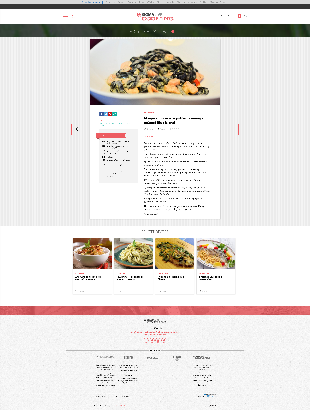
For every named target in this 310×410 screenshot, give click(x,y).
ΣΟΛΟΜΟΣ (125, 123)
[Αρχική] (155, 20)
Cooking (203, 2)
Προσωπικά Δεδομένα (101, 396)
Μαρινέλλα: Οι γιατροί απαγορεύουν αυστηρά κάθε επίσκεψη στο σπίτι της (202, 375)
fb (101, 113)
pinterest (163, 340)
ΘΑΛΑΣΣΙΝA (149, 112)
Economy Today (146, 2)
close (172, 31)
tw (106, 113)
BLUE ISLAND (104, 123)
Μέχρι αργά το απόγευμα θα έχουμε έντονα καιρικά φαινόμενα (129, 373)
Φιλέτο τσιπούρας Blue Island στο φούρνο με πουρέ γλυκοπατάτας (233, 129)
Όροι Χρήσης (115, 396)
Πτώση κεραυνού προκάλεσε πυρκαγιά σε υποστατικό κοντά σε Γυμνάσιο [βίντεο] (128, 381)
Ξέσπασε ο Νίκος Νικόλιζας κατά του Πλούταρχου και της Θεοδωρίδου (202, 383)
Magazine (192, 2)
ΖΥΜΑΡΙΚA (79, 273)
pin (110, 113)
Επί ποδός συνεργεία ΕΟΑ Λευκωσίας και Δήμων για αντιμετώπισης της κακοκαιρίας (105, 383)
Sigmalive (110, 2)
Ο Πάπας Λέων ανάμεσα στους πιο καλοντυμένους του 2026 (128, 366)
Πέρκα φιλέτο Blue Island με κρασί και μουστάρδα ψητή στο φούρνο (77, 129)
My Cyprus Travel (217, 2)
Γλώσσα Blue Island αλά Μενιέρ (171, 278)
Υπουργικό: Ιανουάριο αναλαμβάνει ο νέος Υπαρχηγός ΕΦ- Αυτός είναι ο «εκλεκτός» (105, 375)
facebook (146, 340)
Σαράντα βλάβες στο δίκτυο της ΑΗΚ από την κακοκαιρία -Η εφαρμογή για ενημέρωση (105, 367)
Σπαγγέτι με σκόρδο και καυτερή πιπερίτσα (88, 278)
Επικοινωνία (126, 396)
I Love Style (168, 2)
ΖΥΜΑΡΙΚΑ (103, 126)
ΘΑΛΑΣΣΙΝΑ (115, 123)
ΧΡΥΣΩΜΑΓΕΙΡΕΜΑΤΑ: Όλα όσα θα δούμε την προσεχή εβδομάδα (202, 367)
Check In (181, 2)
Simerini (121, 2)
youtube (157, 340)
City (158, 2)
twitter (152, 340)
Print (114, 113)
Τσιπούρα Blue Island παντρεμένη (210, 278)
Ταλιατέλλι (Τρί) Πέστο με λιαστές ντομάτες (130, 278)
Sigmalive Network (91, 2)
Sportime (132, 2)
